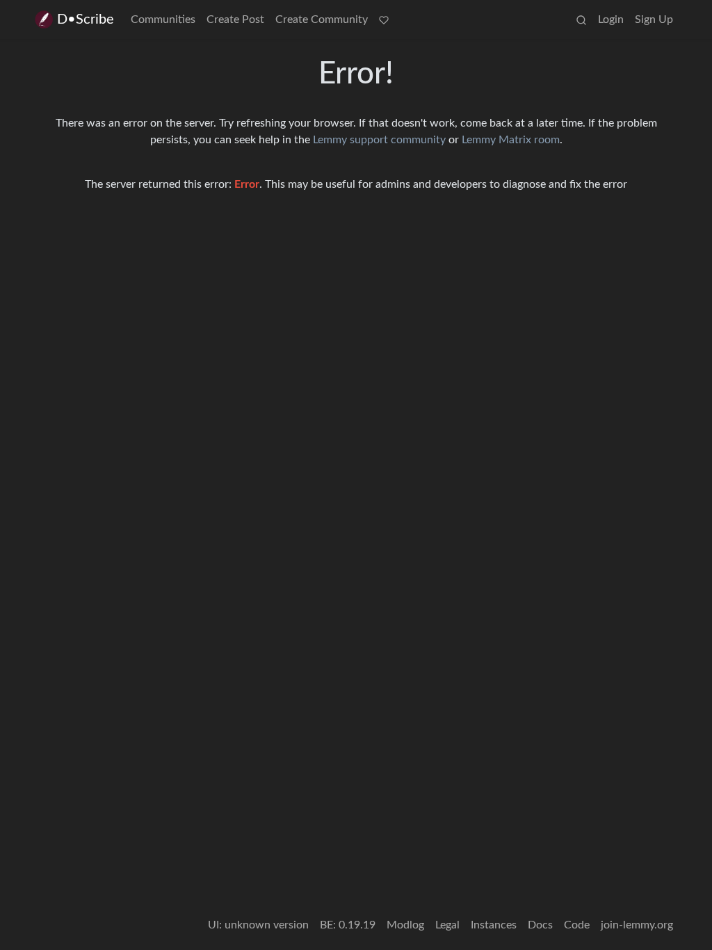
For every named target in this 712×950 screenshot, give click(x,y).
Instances (494, 925)
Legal (447, 925)
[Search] (581, 19)
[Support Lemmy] (383, 19)
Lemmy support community (379, 139)
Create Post (235, 19)
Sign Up (654, 19)
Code (577, 925)
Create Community (321, 19)
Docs (540, 925)
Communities (163, 19)
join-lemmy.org (637, 925)
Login (611, 19)
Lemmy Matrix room (511, 139)
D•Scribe (85, 19)
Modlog (405, 925)
